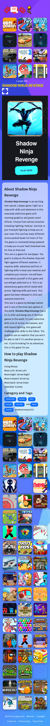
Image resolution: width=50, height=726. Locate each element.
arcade (22, 399)
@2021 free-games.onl (14, 716)
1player (9, 410)
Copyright (41, 716)
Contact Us (11, 721)
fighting (19, 404)
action (8, 404)
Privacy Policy (24, 721)
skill (32, 399)
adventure (10, 399)
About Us (30, 716)
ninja (34, 404)
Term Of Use (38, 721)
